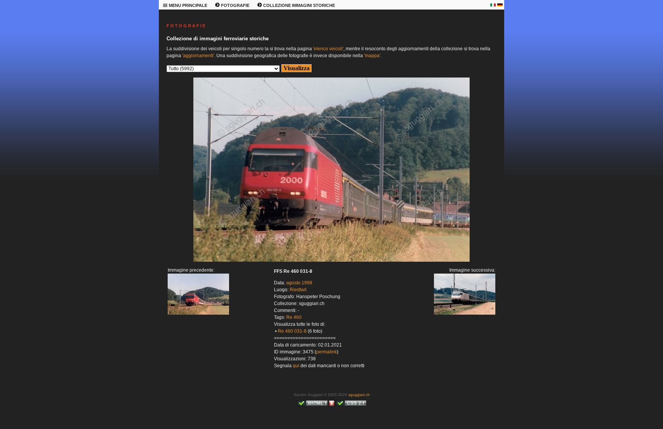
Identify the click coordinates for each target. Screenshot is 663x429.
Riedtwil (298, 289)
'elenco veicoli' (328, 48)
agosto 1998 (299, 282)
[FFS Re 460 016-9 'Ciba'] (331, 260)
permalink (326, 352)
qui (296, 365)
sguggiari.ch (359, 395)
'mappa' (372, 55)
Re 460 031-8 (292, 331)
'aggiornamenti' (198, 55)
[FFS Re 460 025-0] (198, 313)
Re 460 (294, 317)
